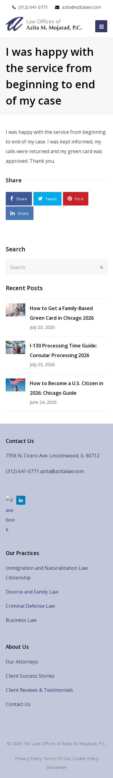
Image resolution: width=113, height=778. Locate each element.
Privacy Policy (28, 758)
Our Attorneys (22, 661)
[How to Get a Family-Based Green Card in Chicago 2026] (15, 309)
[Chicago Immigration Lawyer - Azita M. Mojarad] (44, 24)
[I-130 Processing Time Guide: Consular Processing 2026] (15, 347)
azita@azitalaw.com (81, 7)
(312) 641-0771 (33, 7)
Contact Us (18, 704)
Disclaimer (56, 767)
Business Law (21, 620)
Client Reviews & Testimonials (39, 690)
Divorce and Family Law (32, 591)
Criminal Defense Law (30, 606)
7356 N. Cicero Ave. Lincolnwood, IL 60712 (52, 455)
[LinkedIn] (20, 500)
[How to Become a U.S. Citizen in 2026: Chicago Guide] (15, 384)
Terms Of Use (57, 758)
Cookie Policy (85, 758)
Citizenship (18, 577)
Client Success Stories (30, 676)
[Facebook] (10, 515)
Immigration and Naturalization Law (47, 568)
